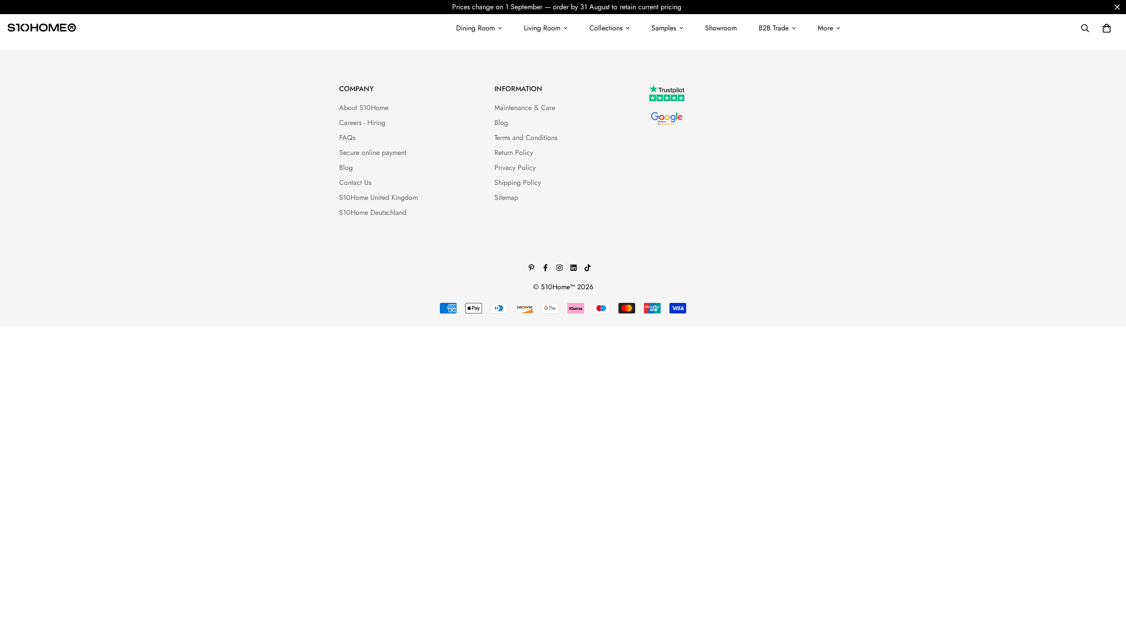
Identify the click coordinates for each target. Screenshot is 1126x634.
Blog (346, 167)
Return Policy (513, 152)
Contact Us (355, 182)
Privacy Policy (515, 167)
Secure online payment (372, 152)
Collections (605, 28)
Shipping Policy (517, 182)
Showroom (721, 28)
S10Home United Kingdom (378, 197)
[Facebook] (545, 267)
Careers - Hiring (362, 123)
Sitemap (506, 197)
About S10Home (363, 108)
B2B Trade (774, 28)
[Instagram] (559, 267)
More (825, 28)
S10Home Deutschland (372, 212)
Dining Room (475, 28)
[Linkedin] (573, 267)
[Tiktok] (587, 267)
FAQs (347, 138)
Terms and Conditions (525, 138)
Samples (663, 28)
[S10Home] (42, 28)
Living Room (542, 28)
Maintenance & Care (524, 108)
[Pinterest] (531, 267)
